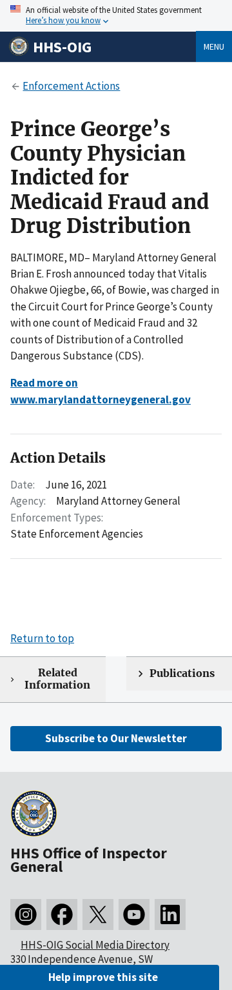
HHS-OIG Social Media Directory (95, 945)
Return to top (42, 638)
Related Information (57, 679)
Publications (182, 673)
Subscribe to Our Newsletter (116, 738)
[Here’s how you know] (116, 16)
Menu (214, 46)
